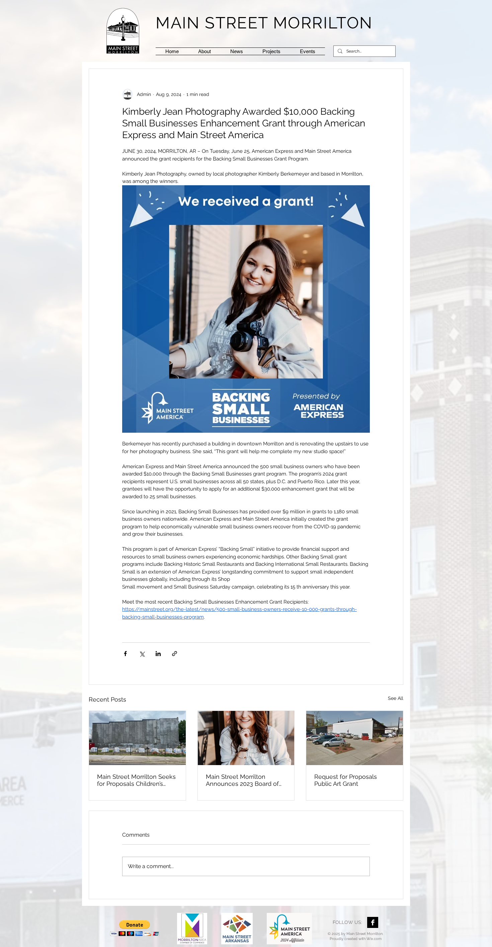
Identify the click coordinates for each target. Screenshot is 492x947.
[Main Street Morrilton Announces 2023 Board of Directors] (246, 738)
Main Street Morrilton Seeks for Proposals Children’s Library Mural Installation (136, 780)
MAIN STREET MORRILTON (264, 22)
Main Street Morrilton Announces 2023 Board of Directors (242, 780)
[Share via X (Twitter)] (142, 653)
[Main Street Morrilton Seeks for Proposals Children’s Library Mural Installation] (137, 738)
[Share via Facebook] (125, 653)
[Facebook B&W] (372, 922)
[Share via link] (174, 653)
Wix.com (374, 939)
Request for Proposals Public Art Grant (345, 780)
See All (395, 698)
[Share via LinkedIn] (158, 653)
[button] (271, 51)
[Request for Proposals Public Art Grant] (354, 738)
